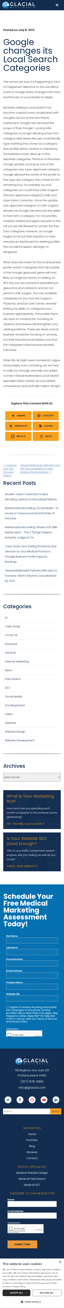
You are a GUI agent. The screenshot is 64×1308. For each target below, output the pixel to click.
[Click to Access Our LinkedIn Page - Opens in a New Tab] (56, 1099)
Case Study (12, 626)
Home (32, 1134)
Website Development (19, 740)
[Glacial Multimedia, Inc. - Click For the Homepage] (32, 1061)
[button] (57, 5)
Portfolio (32, 1140)
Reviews (32, 1152)
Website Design (15, 732)
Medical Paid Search (32, 1179)
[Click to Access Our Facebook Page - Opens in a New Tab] (20, 1099)
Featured (11, 644)
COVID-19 (11, 635)
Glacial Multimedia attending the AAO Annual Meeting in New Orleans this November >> (40, 469)
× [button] (60, 1262)
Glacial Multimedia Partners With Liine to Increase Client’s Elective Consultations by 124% (31, 576)
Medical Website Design (32, 1173)
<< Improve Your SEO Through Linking (10, 470)
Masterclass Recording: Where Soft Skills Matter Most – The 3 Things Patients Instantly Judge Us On (31, 532)
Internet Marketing (17, 661)
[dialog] (32, 1283)
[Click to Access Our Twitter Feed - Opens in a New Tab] (8, 1099)
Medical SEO (32, 1185)
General (10, 653)
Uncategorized (15, 705)
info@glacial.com (32, 1087)
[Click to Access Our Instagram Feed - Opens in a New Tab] (32, 1099)
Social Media (13, 697)
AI (6, 618)
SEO (7, 688)
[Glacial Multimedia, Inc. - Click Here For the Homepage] (19, 5)
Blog (32, 1146)
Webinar (10, 723)
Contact (32, 1158)
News (8, 670)
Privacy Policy (18, 1286)
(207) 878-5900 (32, 1081)
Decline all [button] (47, 1292)
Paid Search (13, 679)
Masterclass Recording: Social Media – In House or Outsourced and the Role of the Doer (32, 513)
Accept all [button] (16, 1292)
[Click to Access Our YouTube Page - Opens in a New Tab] (44, 1099)
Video (9, 714)
